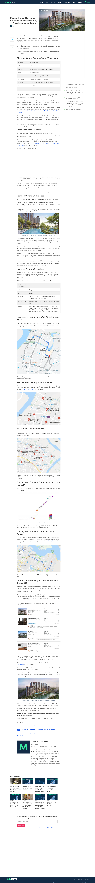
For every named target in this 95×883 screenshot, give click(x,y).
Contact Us (87, 879)
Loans (46, 2)
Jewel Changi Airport (50, 541)
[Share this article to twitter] (12, 40)
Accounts (60, 2)
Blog (74, 2)
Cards (41, 2)
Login (88, 2)
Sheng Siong (29, 389)
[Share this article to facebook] (12, 36)
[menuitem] (41, 2)
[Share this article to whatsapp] (12, 47)
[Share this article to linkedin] (12, 44)
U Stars (23, 389)
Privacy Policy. (50, 827)
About (73, 879)
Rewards (80, 2)
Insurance (53, 2)
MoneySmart (17, 26)
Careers (80, 879)
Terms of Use (42, 827)
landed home (20, 664)
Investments (67, 2)
